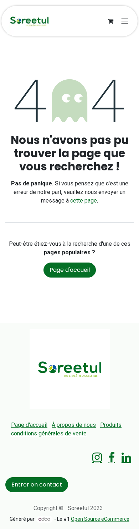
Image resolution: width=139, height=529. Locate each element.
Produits (111, 424)
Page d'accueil (70, 270)
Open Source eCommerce (100, 519)
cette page (83, 200)
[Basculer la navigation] (125, 21)
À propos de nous (74, 424)
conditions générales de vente (49, 433)
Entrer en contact (36, 484)
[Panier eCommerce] (110, 21)
